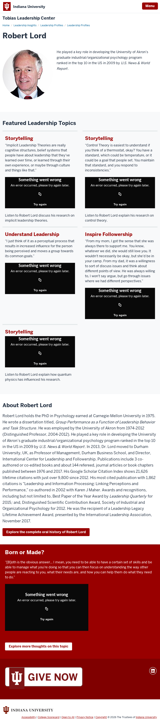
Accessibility (28, 717)
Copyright (101, 717)
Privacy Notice (84, 717)
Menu (150, 6)
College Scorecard (48, 717)
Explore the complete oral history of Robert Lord (46, 532)
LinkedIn (153, 671)
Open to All (67, 717)
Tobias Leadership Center (28, 18)
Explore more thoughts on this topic (38, 646)
